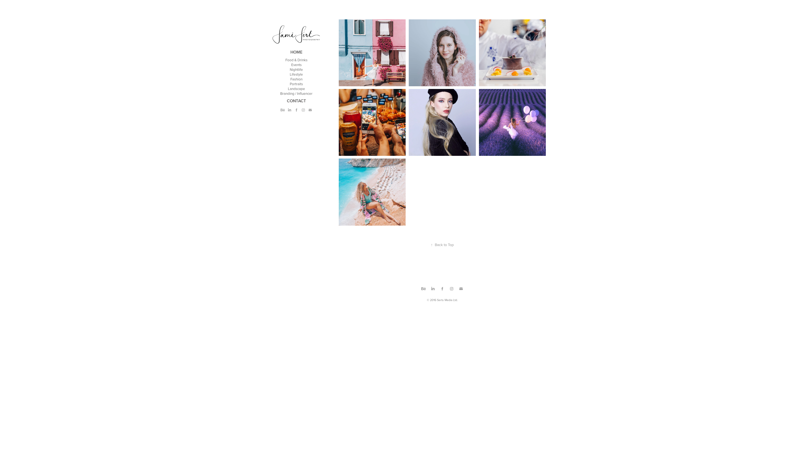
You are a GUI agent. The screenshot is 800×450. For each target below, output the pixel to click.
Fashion (296, 79)
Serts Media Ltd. (447, 300)
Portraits (296, 83)
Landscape (296, 88)
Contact (296, 101)
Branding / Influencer (296, 93)
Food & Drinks (296, 60)
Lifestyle (296, 74)
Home (296, 52)
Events (296, 64)
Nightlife (296, 69)
